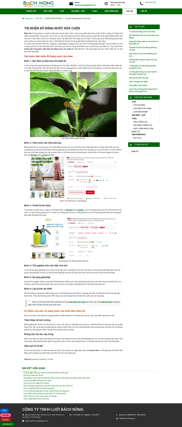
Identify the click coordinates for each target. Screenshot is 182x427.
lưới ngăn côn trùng (77, 302)
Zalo (4, 410)
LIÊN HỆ (144, 11)
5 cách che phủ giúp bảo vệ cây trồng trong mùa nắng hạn (46, 391)
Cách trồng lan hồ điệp (138, 82)
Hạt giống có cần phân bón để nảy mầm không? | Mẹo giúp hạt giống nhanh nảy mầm (57, 378)
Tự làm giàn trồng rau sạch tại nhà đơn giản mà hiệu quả (46, 373)
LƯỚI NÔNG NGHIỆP (140, 112)
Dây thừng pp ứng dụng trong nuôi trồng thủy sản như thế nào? (48, 386)
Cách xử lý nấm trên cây (138, 78)
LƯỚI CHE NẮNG (139, 105)
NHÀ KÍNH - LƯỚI (78, 11)
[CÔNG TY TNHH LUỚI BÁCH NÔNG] (38, 4)
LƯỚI (62, 11)
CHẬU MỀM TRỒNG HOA (142, 125)
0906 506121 (141, 415)
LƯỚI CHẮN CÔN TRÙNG (142, 108)
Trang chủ (28, 18)
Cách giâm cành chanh (138, 85)
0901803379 (131, 415)
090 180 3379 (150, 2)
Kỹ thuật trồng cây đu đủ (33, 375)
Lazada (44, 155)
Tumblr (50, 359)
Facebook (35, 359)
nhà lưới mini (107, 302)
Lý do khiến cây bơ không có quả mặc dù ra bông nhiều (45, 394)
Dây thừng (137, 138)
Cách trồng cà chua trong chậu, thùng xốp (40, 396)
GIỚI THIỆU (47, 11)
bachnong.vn (130, 418)
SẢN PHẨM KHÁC (111, 11)
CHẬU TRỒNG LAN (140, 122)
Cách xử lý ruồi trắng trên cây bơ (36, 383)
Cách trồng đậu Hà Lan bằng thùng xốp (39, 388)
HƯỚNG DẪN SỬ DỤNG (53, 18)
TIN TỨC (129, 11)
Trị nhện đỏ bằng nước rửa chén (142, 32)
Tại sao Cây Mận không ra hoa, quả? (38, 380)
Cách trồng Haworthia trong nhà (36, 399)
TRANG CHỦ (31, 11)
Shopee (34, 155)
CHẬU (94, 11)
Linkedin (42, 359)
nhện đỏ (135, 151)
